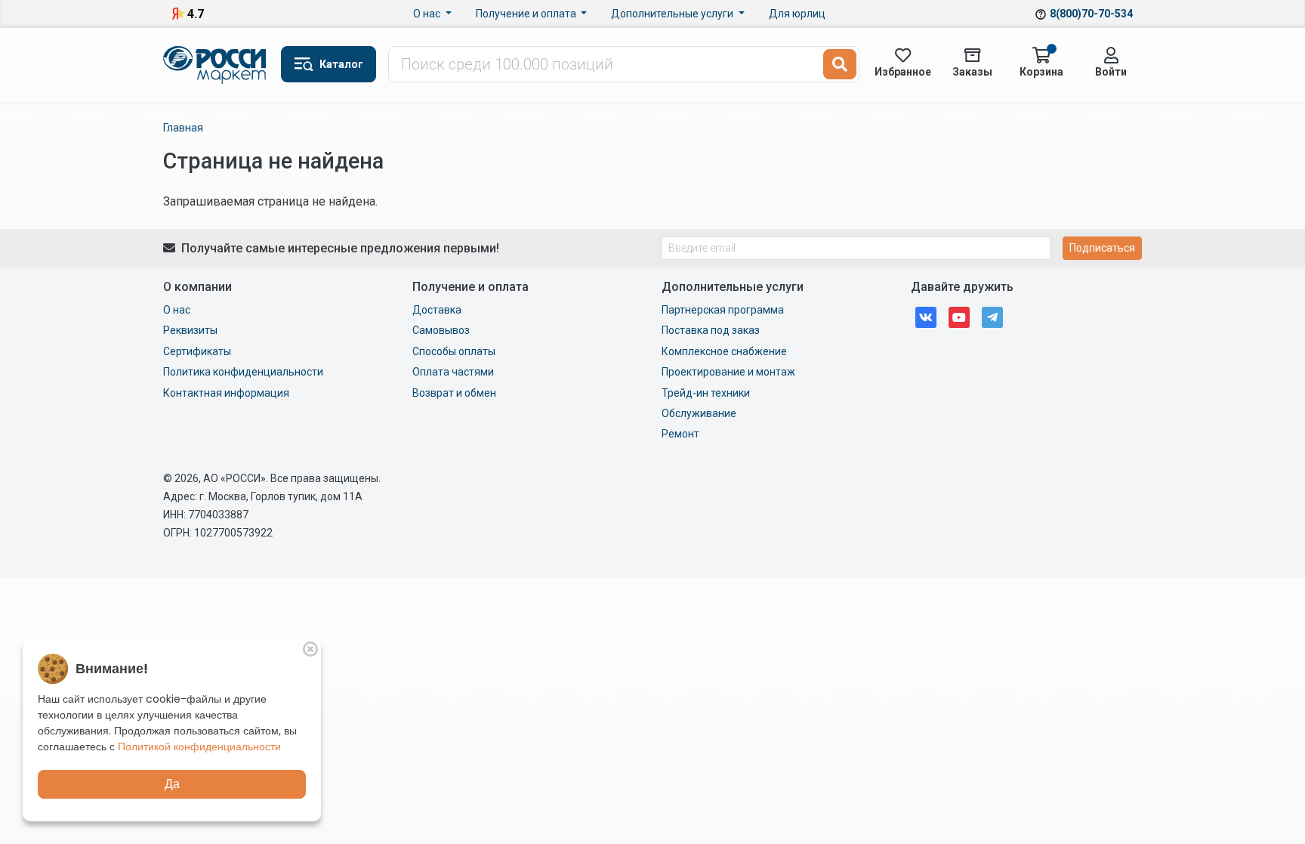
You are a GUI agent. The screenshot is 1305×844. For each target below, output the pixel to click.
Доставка (436, 310)
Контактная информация (226, 393)
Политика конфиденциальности (243, 372)
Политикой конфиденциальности (199, 746)
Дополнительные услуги (673, 14)
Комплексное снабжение (724, 351)
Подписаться (1102, 248)
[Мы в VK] (926, 316)
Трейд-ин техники (706, 393)
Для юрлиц (797, 14)
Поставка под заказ (711, 330)
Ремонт (680, 434)
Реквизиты (190, 330)
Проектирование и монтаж (728, 372)
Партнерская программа (723, 310)
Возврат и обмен (454, 393)
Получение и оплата (527, 14)
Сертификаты (197, 351)
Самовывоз (441, 330)
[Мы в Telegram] (992, 316)
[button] (328, 64)
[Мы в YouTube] (959, 316)
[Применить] (839, 64)
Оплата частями (453, 372)
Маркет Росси (216, 65)
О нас (428, 14)
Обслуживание (699, 413)
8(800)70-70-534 (1091, 14)
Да (172, 784)
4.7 (195, 14)
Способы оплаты (453, 351)
